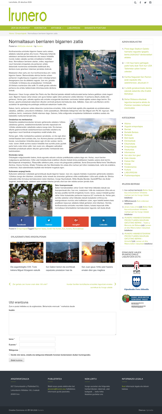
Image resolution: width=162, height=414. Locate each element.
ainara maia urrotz (131, 206)
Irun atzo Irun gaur (132, 155)
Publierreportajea (132, 175)
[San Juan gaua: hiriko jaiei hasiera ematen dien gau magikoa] (98, 252)
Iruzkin (12, 310)
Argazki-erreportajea (133, 126)
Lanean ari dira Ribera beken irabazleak (137, 226)
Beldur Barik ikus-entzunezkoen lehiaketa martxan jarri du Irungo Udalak (138, 192)
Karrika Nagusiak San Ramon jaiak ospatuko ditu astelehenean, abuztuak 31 (137, 79)
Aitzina (127, 123)
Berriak (127, 129)
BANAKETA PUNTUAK (95, 27)
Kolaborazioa (130, 166)
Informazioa (129, 152)
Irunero (40, 46)
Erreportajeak (20, 33)
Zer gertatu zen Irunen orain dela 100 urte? (30, 284)
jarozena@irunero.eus (57, 389)
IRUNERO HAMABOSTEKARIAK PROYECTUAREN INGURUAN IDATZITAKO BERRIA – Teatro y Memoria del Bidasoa (137, 221)
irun (63, 228)
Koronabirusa (78, 228)
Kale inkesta (130, 158)
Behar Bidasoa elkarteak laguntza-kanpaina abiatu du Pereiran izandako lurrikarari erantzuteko (137, 103)
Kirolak (127, 163)
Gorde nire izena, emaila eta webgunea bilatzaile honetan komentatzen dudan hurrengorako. (51, 355)
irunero (69, 228)
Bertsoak (128, 134)
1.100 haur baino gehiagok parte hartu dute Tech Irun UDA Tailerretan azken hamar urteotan (138, 67)
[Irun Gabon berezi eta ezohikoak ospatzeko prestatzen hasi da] (62, 252)
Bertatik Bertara (131, 132)
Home (11, 33)
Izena (12, 339)
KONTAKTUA (40, 27)
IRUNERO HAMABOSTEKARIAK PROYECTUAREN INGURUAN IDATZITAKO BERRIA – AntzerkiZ (137, 237)
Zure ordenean (143, 201)
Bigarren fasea (40, 228)
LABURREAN (73, 27)
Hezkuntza (129, 149)
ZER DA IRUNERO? (20, 27)
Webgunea (13, 350)
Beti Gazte (129, 137)
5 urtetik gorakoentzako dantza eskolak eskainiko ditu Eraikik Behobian (138, 91)
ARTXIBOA (56, 27)
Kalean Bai (129, 161)
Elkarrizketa (129, 143)
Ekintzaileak (129, 140)
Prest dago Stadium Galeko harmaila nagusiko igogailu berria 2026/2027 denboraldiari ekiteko (138, 53)
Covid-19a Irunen (54, 228)
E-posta (13, 344)
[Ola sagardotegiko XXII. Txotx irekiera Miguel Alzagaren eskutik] (26, 252)
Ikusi (124, 386)
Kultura (127, 169)
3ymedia (149, 410)
